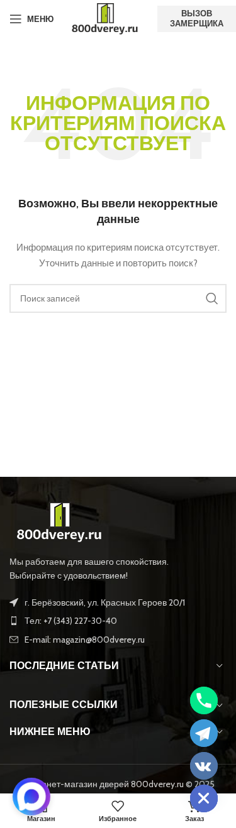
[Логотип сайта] (105, 17)
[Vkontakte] (204, 766)
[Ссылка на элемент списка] (118, 621)
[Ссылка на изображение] (59, 520)
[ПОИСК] (212, 298)
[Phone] (204, 700)
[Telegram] (204, 733)
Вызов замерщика (196, 18)
